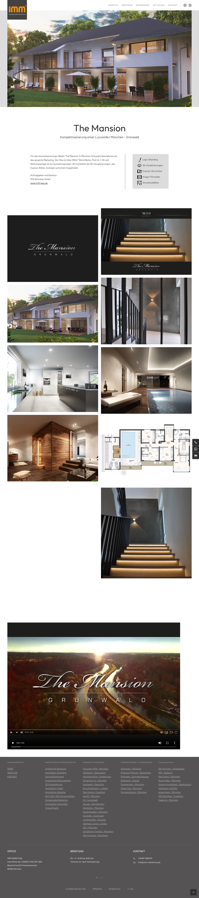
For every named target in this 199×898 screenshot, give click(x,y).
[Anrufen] (195, 442)
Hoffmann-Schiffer (167, 788)
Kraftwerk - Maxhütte (93, 784)
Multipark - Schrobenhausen (135, 776)
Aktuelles (158, 5)
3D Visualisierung (53, 784)
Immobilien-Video (54, 788)
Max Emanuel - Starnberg (95, 835)
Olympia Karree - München (134, 792)
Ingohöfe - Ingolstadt (93, 815)
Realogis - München (168, 800)
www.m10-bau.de (39, 183)
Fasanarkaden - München (95, 811)
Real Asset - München (169, 776)
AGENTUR (12, 772)
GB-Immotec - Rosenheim (171, 768)
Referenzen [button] (142, 5)
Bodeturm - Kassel (130, 780)
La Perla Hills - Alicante (94, 819)
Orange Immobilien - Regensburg (174, 784)
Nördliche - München (93, 807)
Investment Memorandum (58, 780)
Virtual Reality (52, 807)
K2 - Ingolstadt (90, 800)
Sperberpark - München (132, 784)
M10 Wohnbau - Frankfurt (170, 796)
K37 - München (90, 827)
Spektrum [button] (127, 5)
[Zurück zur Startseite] (17, 10)
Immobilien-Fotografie (56, 804)
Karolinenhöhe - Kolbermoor (97, 776)
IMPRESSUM (97, 889)
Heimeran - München (131, 768)
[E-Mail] (195, 455)
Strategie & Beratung (55, 768)
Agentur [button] (113, 5)
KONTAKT (12, 776)
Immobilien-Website (55, 792)
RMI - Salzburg (165, 772)
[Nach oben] (193, 892)
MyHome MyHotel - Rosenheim (136, 772)
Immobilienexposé (54, 776)
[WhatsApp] (195, 449)
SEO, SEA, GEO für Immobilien (60, 796)
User (131, 889)
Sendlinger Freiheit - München (98, 831)
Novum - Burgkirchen (93, 804)
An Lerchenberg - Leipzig (95, 788)
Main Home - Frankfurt (94, 792)
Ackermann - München (169, 792)
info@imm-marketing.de (149, 862)
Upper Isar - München (131, 788)
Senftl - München (91, 796)
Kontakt (173, 5)
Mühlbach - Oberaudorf (94, 772)
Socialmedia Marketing (56, 800)
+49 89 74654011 (145, 858)
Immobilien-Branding (55, 772)
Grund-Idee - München (169, 780)
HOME (10, 768)
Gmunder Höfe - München (95, 768)
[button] (101, 878)
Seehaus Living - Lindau (95, 823)
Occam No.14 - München (95, 780)
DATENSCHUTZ (114, 889)
